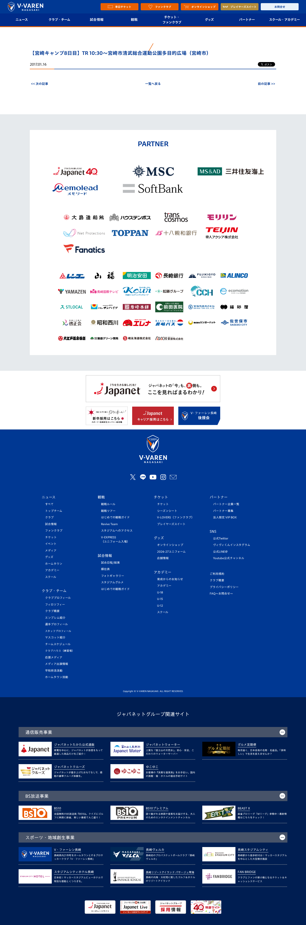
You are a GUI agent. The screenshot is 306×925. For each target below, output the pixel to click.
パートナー (247, 19)
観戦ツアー (108, 510)
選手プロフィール (56, 624)
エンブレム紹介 (55, 617)
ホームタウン (53, 563)
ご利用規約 (217, 573)
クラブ (49, 517)
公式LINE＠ (220, 551)
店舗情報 (163, 558)
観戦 (134, 19)
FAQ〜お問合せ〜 (221, 593)
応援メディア (53, 657)
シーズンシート (167, 510)
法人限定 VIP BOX (225, 517)
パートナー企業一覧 (226, 504)
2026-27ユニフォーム (171, 551)
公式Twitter (220, 538)
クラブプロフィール (58, 597)
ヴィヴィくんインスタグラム (231, 544)
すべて (49, 504)
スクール (50, 577)
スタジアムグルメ (112, 582)
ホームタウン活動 (56, 677)
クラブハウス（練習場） (60, 650)
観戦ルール (108, 504)
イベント (50, 543)
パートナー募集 (223, 510)
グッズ (209, 19)
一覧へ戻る (153, 83)
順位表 (105, 569)
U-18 (160, 592)
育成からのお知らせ (170, 579)
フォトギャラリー (112, 575)
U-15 (160, 598)
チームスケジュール (58, 644)
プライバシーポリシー (224, 587)
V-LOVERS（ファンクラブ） (175, 517)
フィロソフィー (55, 604)
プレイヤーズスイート (171, 524)
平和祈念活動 (53, 670)
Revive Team (109, 524)
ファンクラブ (53, 530)
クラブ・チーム (59, 19)
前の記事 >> (266, 83)
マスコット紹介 (55, 637)
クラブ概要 (52, 611)
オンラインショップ (170, 544)
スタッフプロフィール (58, 631)
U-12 (160, 605)
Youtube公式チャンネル (228, 558)
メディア (50, 550)
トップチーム (53, 510)
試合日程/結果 (110, 562)
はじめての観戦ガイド (115, 517)
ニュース (21, 19)
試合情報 (96, 19)
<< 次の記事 (39, 83)
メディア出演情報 (56, 663)
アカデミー (52, 570)
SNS (213, 531)
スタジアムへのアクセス (117, 530)
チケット (51, 537)
